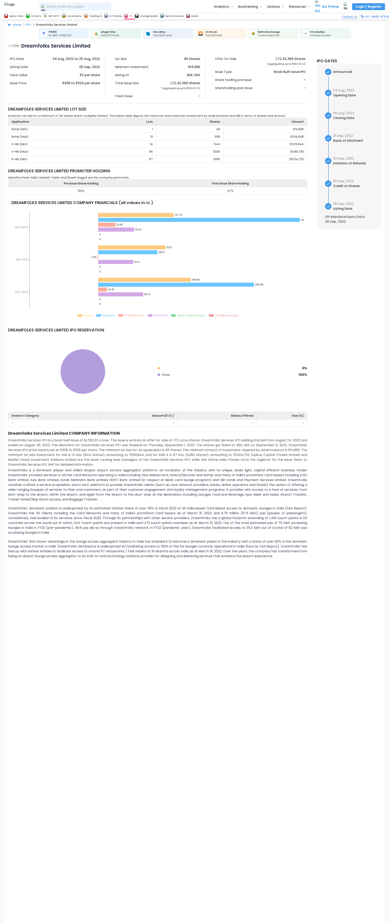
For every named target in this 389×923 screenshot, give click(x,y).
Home (17, 25)
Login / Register (369, 6)
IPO (28, 25)
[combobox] (75, 7)
